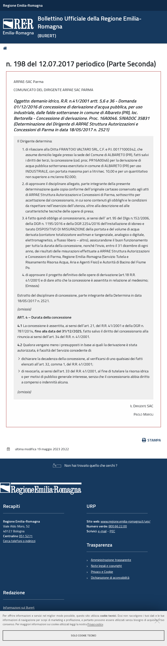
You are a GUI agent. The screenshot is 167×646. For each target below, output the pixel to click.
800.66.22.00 (118, 526)
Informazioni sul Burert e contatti (19, 610)
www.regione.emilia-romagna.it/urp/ (126, 521)
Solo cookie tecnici (83, 635)
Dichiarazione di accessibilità (110, 577)
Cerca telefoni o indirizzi (19, 540)
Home (6, 48)
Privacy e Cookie (102, 571)
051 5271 (26, 536)
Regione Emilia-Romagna (23, 5)
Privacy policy (95, 624)
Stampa (154, 440)
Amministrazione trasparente (111, 559)
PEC (112, 531)
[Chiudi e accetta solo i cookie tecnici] (157, 620)
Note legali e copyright (106, 565)
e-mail (102, 531)
